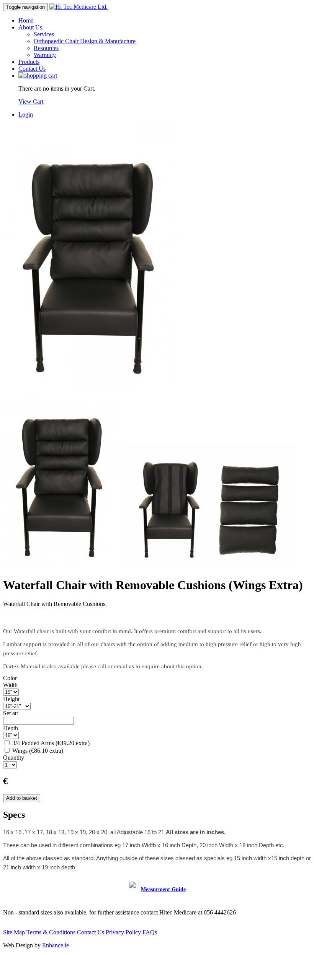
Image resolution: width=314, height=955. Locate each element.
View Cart (30, 101)
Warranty (45, 55)
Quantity (13, 757)
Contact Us (32, 68)
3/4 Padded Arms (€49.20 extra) (50, 743)
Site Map (14, 932)
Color (10, 678)
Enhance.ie (55, 945)
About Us (30, 27)
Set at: (10, 713)
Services (44, 34)
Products (28, 61)
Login (25, 114)
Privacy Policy (123, 932)
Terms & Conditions (50, 932)
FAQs (149, 932)
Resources (46, 48)
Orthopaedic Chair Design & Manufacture (85, 41)
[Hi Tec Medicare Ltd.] (78, 6)
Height (11, 699)
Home (25, 20)
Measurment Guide (163, 889)
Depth (10, 728)
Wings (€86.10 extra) (37, 750)
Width (10, 685)
